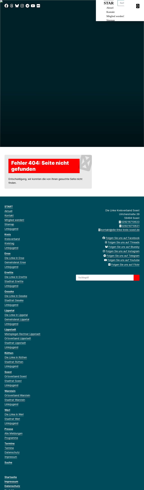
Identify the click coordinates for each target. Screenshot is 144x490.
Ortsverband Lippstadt (17, 338)
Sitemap (110, 20)
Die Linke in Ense (14, 257)
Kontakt (110, 12)
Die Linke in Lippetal (16, 314)
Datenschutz (12, 452)
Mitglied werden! (115, 16)
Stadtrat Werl (12, 418)
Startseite (10, 477)
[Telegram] (27, 6)
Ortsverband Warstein (17, 395)
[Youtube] (33, 6)
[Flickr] (38, 6)
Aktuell (8, 211)
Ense (7, 253)
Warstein (9, 390)
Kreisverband (12, 238)
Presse (8, 429)
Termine (9, 443)
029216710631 (131, 225)
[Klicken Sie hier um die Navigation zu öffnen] (138, 6)
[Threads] (11, 6)
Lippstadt (10, 329)
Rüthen (8, 352)
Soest (8, 371)
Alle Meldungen (13, 433)
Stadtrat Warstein (14, 399)
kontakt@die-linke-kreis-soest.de (120, 229)
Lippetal (9, 310)
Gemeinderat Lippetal (16, 319)
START (8, 206)
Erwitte (8, 272)
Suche (8, 462)
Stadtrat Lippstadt (15, 342)
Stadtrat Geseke (13, 300)
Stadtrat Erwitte (13, 281)
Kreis (7, 234)
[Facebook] (6, 6)
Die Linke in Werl (14, 414)
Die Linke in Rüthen (15, 357)
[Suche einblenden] (130, 6)
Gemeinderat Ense (15, 262)
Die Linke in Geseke (15, 295)
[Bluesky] (17, 6)
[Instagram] (22, 6)
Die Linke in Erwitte (15, 276)
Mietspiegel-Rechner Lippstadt (22, 333)
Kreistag (9, 243)
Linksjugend (11, 228)
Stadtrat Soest (13, 380)
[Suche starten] (137, 278)
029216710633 (130, 221)
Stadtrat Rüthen (13, 361)
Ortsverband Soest (15, 376)
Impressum (10, 456)
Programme (11, 437)
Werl (7, 409)
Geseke (9, 291)
